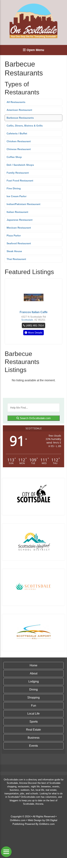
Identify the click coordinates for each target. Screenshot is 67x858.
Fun (33, 705)
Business (33, 737)
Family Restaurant (18, 172)
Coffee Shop (14, 157)
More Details (35, 332)
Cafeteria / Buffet (17, 133)
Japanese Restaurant (20, 219)
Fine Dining (14, 188)
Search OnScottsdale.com (35, 418)
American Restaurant (19, 109)
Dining (33, 689)
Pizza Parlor (14, 235)
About (33, 673)
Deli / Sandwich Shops (20, 164)
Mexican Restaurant (19, 227)
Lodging (33, 681)
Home (33, 665)
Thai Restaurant (16, 259)
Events (33, 745)
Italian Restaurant (17, 212)
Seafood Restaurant (19, 243)
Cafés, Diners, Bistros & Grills (25, 125)
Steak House (14, 251)
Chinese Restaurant (19, 149)
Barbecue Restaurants (20, 117)
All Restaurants (16, 102)
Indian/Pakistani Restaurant (23, 204)
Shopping (33, 697)
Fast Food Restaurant (20, 180)
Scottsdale (27, 319)
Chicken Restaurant (19, 141)
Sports (33, 721)
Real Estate (33, 729)
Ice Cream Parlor (16, 196)
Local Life (33, 713)
